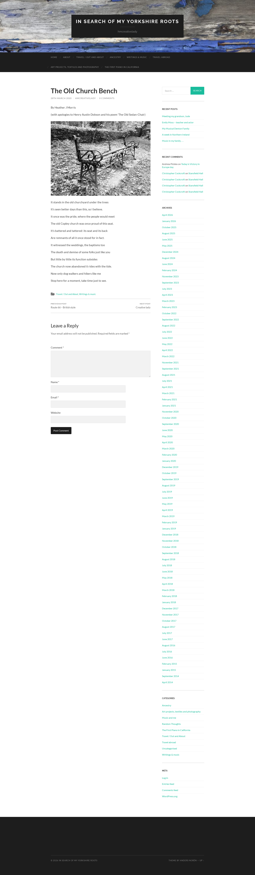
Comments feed (170, 790)
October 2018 (169, 546)
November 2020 (170, 411)
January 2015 (169, 669)
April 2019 (167, 510)
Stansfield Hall (195, 173)
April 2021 (167, 387)
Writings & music (137, 57)
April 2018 (167, 583)
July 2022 (167, 331)
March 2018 (168, 590)
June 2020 (167, 430)
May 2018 (167, 577)
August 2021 (168, 374)
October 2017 (169, 620)
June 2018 (167, 571)
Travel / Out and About (90, 57)
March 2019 (168, 516)
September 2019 (170, 479)
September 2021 (170, 368)
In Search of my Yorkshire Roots (127, 21)
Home (54, 57)
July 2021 (167, 380)
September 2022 (170, 319)
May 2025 (167, 245)
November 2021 (170, 362)
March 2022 (168, 356)
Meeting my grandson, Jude (176, 116)
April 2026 (167, 214)
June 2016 (167, 657)
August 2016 (168, 645)
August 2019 (168, 485)
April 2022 (167, 350)
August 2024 (168, 258)
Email (55, 397)
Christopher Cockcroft (173, 173)
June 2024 (167, 264)
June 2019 (167, 497)
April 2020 (167, 442)
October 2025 (169, 227)
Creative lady (143, 306)
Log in (165, 777)
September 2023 (170, 282)
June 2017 (167, 639)
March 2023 (168, 301)
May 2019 (167, 503)
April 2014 (167, 682)
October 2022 (169, 313)
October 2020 (169, 417)
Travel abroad (161, 57)
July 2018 (167, 565)
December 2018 (170, 534)
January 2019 (169, 528)
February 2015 (169, 663)
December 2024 (170, 251)
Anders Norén (188, 860)
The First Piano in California (122, 67)
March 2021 (168, 393)
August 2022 (168, 325)
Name (55, 382)
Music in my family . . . (172, 140)
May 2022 (167, 344)
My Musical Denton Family (175, 128)
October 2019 (169, 473)
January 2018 (169, 602)
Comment (57, 347)
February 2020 (169, 454)
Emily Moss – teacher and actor (178, 122)
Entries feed (168, 783)
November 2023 (170, 276)
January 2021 (169, 405)
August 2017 (168, 626)
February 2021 (169, 399)
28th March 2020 (61, 98)
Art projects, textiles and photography (75, 67)
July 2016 (167, 651)
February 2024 (169, 270)
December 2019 (170, 467)
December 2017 (170, 608)
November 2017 (170, 614)
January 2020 (169, 460)
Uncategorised (169, 748)
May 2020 (167, 436)
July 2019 (167, 491)
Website (56, 412)
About (66, 57)
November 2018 (170, 540)
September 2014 (170, 676)
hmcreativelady (85, 98)
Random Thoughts (171, 723)
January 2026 (169, 221)
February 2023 (169, 307)
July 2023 (167, 288)
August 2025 (168, 233)
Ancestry (115, 57)
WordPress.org (169, 796)
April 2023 (167, 294)
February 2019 (169, 522)
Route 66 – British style (63, 306)
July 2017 (167, 633)
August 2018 (168, 559)
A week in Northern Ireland (175, 134)
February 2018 (169, 596)
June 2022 (167, 337)
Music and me (169, 717)
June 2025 (167, 239)
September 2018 (170, 553)
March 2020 (168, 448)
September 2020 (170, 423)
